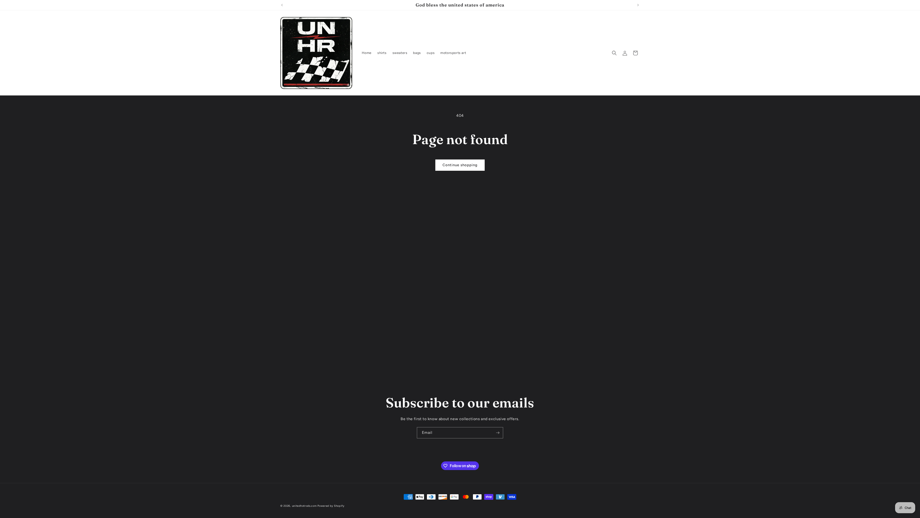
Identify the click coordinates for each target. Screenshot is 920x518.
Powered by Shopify (331, 505)
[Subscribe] (497, 432)
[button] (614, 53)
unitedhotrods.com (304, 505)
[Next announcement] (638, 5)
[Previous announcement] (282, 5)
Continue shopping (460, 165)
